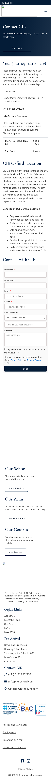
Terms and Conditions (14, 747)
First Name (9, 269)
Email (6, 291)
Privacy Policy (17, 360)
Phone (7, 301)
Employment (9, 732)
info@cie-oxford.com (15, 116)
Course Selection (11, 312)
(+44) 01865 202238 (13, 108)
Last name (9, 280)
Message (8, 330)
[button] (45, 10)
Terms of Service (33, 360)
